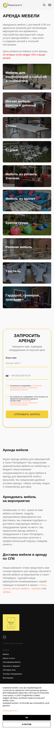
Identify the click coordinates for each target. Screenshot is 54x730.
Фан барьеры (8, 678)
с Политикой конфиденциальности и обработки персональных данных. (26, 388)
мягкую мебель (20, 588)
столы (42, 585)
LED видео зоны (9, 670)
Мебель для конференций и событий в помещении (26, 77)
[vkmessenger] (4, 637)
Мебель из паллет (20, 198)
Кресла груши (17, 223)
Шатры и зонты (9, 658)
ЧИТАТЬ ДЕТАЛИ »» (10, 711)
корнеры (36, 588)
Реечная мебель (19, 247)
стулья (7, 588)
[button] (44, 4)
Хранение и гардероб (11, 666)
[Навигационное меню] (49, 5)
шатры (6, 592)
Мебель (6, 654)
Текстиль (13, 271)
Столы (11, 126)
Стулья (12, 150)
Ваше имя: (11, 358)
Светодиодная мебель (12, 662)
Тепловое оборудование (12, 674)
